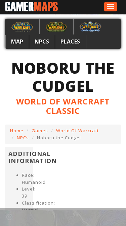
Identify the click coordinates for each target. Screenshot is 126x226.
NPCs (42, 41)
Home (17, 131)
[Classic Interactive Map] (22, 26)
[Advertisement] (70, 217)
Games (40, 131)
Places (70, 41)
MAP (17, 41)
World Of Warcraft (77, 131)
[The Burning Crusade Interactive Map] (56, 26)
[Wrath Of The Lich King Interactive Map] (90, 26)
